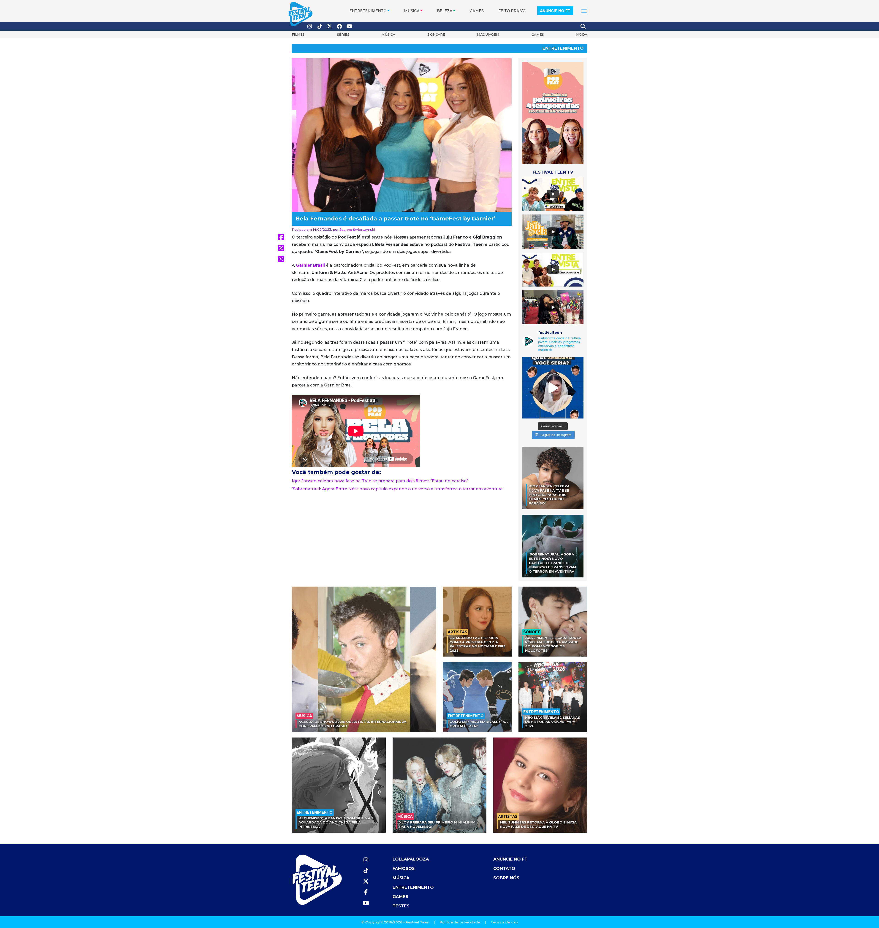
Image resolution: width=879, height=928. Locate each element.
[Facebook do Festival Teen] (339, 26)
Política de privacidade (460, 922)
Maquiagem (488, 34)
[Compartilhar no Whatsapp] (281, 259)
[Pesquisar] (583, 26)
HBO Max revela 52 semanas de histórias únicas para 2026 (552, 722)
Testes (401, 906)
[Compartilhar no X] (281, 248)
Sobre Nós (506, 877)
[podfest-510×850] (552, 113)
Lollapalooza (411, 859)
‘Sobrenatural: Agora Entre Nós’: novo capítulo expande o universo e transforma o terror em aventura (397, 488)
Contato (504, 868)
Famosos (404, 868)
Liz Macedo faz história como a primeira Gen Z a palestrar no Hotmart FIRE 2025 (477, 644)
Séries (343, 34)
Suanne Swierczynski (357, 230)
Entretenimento (368, 11)
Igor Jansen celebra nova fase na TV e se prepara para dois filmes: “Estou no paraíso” (380, 480)
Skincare (436, 34)
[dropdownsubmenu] (584, 11)
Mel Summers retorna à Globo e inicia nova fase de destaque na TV (538, 824)
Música (412, 11)
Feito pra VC (511, 11)
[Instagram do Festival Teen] (310, 26)
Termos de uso (504, 922)
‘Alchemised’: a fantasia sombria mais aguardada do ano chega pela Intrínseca (336, 822)
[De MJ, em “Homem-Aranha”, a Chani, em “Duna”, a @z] (552, 387)
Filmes (298, 34)
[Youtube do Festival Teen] (349, 26)
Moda (581, 34)
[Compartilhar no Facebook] (281, 237)
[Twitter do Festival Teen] (329, 26)
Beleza (444, 11)
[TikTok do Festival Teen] (320, 26)
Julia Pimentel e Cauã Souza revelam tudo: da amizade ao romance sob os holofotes (553, 644)
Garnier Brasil (310, 265)
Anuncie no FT (555, 11)
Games (477, 11)
